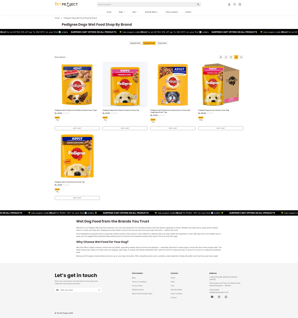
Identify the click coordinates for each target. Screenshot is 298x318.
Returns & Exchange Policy (142, 294)
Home (109, 12)
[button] (240, 4)
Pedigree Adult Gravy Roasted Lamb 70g (69, 182)
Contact (188, 12)
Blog (133, 278)
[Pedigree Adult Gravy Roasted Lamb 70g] (77, 156)
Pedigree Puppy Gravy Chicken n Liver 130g (213, 110)
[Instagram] (219, 297)
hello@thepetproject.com (218, 292)
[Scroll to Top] (293, 305)
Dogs (121, 12)
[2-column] (226, 57)
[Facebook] (212, 297)
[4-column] (236, 57)
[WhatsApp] (226, 297)
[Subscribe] (99, 290)
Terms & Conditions (139, 282)
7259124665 (214, 290)
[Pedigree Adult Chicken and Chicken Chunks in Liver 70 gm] (77, 84)
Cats (134, 12)
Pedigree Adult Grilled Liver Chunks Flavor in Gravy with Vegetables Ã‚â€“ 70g (170, 111)
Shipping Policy (138, 290)
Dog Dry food (135, 43)
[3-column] (231, 57)
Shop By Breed (150, 12)
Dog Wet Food (149, 43)
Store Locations (172, 12)
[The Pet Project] (66, 4)
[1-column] (221, 57)
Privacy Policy (137, 286)
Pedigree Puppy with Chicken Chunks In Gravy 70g (121, 110)
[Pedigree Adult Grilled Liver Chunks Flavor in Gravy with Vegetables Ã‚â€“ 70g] (172, 84)
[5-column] (241, 57)
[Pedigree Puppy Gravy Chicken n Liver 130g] (220, 84)
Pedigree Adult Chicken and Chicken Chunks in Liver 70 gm (76, 110)
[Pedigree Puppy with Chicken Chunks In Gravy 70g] (125, 84)
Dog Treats (162, 43)
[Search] (198, 4)
